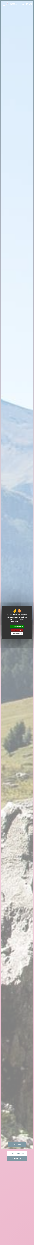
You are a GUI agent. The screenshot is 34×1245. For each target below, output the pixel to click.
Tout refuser (17, 630)
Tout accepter (17, 627)
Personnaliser (17, 634)
